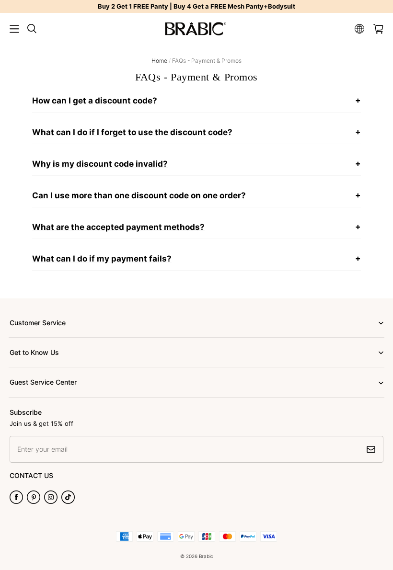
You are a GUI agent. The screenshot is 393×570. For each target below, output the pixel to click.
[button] (14, 29)
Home (159, 60)
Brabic (206, 556)
